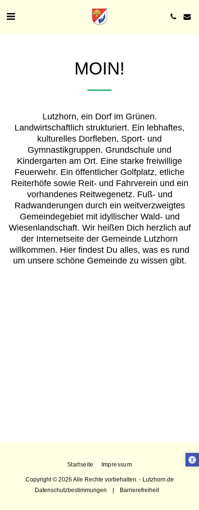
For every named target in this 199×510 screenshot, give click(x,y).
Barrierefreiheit (139, 490)
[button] (10, 16)
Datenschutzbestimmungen (71, 490)
